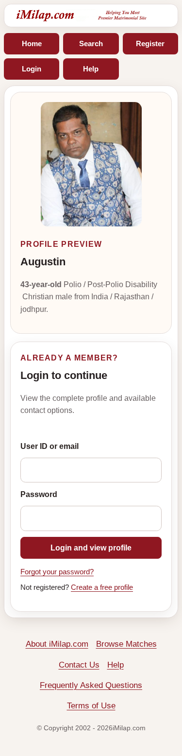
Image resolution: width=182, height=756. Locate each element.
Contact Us (79, 665)
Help (91, 69)
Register (150, 43)
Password (38, 494)
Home (32, 43)
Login (31, 69)
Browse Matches (126, 644)
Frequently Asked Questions (91, 685)
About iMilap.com (57, 644)
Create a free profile (102, 587)
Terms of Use (91, 705)
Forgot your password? (57, 572)
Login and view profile (91, 548)
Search (91, 43)
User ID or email (49, 446)
